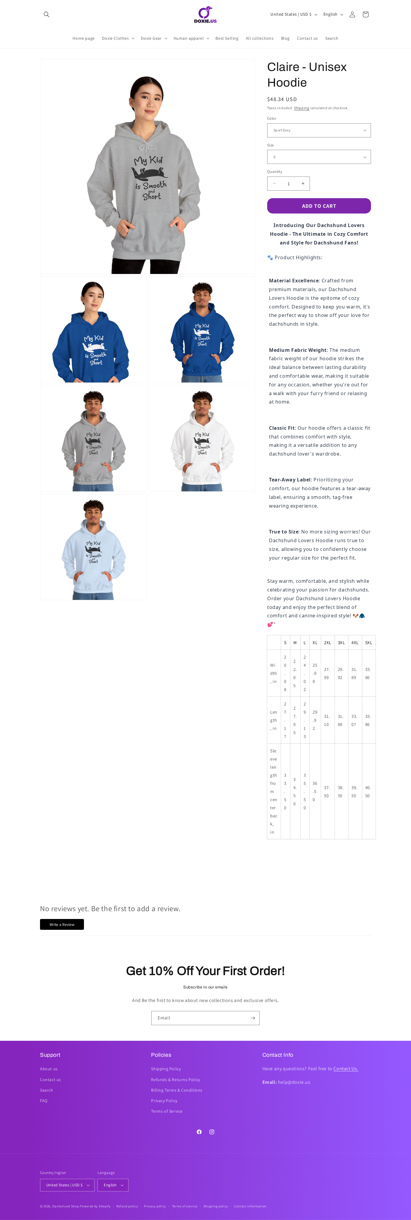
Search (46, 1090)
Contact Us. (345, 1068)
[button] (46, 14)
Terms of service (184, 1206)
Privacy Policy (164, 1100)
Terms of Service (167, 1111)
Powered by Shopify (95, 1206)
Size (270, 145)
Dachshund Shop (65, 1206)
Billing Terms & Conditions (176, 1090)
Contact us (50, 1079)
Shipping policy (215, 1206)
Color (271, 118)
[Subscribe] (252, 1018)
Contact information (250, 1206)
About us (49, 1068)
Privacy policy (155, 1206)
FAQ (44, 1100)
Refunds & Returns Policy (175, 1079)
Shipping (301, 108)
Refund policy (127, 1206)
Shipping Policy (166, 1068)
